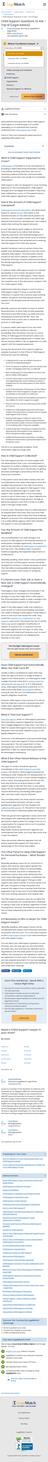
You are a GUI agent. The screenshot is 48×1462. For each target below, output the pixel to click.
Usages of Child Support (13, 1230)
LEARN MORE (24, 1018)
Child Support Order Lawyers (15, 1201)
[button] (44, 4)
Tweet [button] (16, 971)
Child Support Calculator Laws (16, 1197)
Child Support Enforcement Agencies (18, 1260)
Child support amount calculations (16, 210)
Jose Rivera (17, 33)
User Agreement (24, 1413)
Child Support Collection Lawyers (17, 1186)
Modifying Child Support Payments (17, 1291)
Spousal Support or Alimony (19, 89)
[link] (4, 1387)
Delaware (28, 1059)
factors (20, 213)
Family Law (30, 12)
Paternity (11, 74)
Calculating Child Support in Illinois (17, 1312)
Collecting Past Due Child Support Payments (21, 1204)
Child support (7, 166)
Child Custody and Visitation (19, 70)
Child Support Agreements (14, 1249)
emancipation (28, 689)
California (5, 1055)
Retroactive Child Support (14, 1256)
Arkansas (27, 1051)
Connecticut (6, 1059)
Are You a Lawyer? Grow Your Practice (24, 152)
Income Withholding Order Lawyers (17, 1245)
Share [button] (6, 971)
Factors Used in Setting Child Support (18, 1295)
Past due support (8, 719)
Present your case (13, 1351)
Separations (12, 81)
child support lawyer (17, 935)
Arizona (4, 1051)
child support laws (24, 130)
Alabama (4, 1047)
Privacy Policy (24, 1418)
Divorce (10, 85)
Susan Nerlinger (13, 28)
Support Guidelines (11, 1190)
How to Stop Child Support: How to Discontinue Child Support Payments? (22, 1240)
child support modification (35, 546)
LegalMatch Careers (24, 1432)
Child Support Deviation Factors (16, 1282)
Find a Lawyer (6, 12)
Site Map (24, 1424)
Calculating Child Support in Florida (18, 1308)
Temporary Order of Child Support (17, 1253)
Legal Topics (19, 12)
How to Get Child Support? (14, 1208)
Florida (3, 1063)
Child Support (8, 14)
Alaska (26, 1047)
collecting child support (11, 808)
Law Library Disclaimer (10, 1393)
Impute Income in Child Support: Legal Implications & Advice (19, 1219)
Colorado (27, 1055)
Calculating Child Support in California (19, 1305)
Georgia (27, 1063)
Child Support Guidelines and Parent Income (21, 1194)
